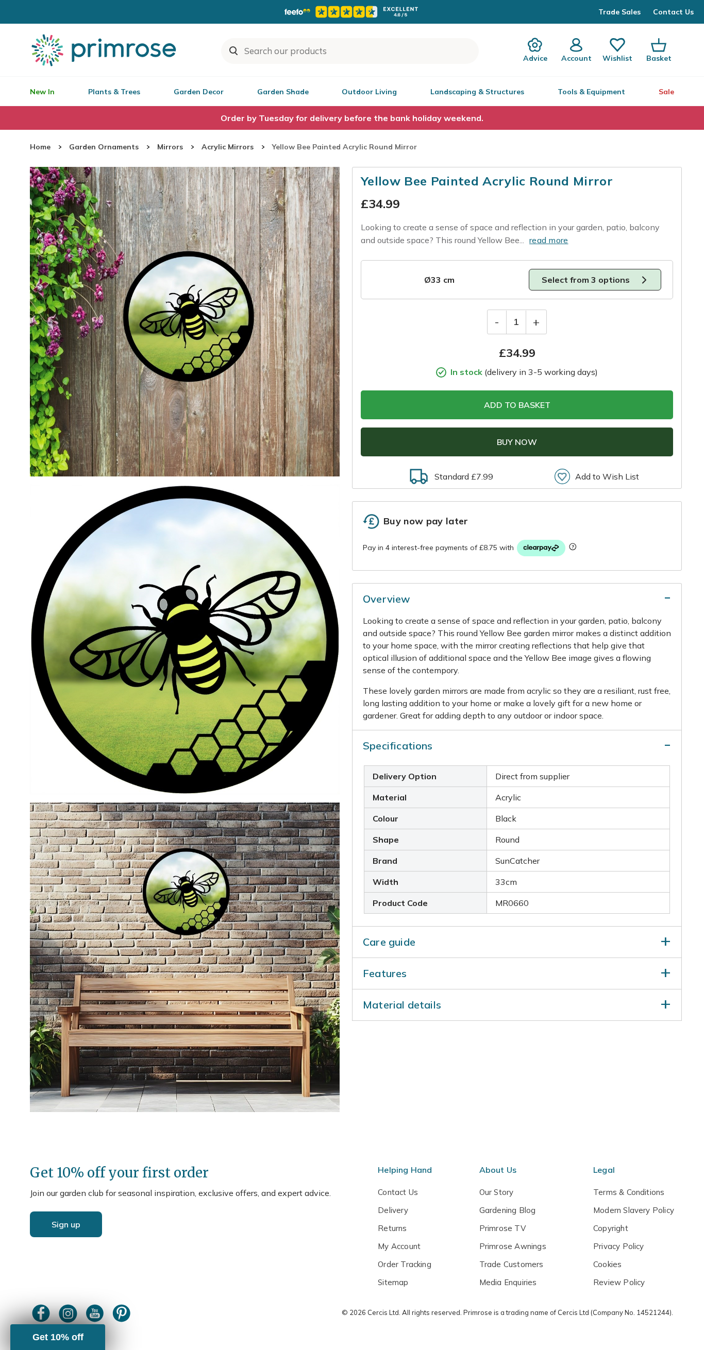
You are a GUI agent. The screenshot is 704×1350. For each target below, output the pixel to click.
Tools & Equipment (591, 91)
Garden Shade (283, 91)
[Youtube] (95, 1313)
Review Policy (619, 1282)
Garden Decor (199, 91)
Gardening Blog (507, 1210)
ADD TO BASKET (517, 405)
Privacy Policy (618, 1246)
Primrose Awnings (512, 1246)
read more (548, 240)
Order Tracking (404, 1264)
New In (42, 91)
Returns (392, 1228)
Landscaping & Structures (477, 91)
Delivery (393, 1210)
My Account (399, 1246)
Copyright (610, 1228)
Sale (666, 91)
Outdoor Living (369, 91)
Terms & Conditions (628, 1192)
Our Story (496, 1192)
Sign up (66, 1224)
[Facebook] (42, 1313)
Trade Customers (511, 1264)
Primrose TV (502, 1228)
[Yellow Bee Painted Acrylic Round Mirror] (185, 321)
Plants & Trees (114, 91)
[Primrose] (105, 50)
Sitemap (393, 1282)
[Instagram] (69, 1313)
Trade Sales (619, 11)
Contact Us (673, 11)
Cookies (607, 1264)
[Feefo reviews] (352, 12)
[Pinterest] (122, 1313)
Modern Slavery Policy (633, 1210)
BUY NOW (517, 442)
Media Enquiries (508, 1282)
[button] (57, 1337)
